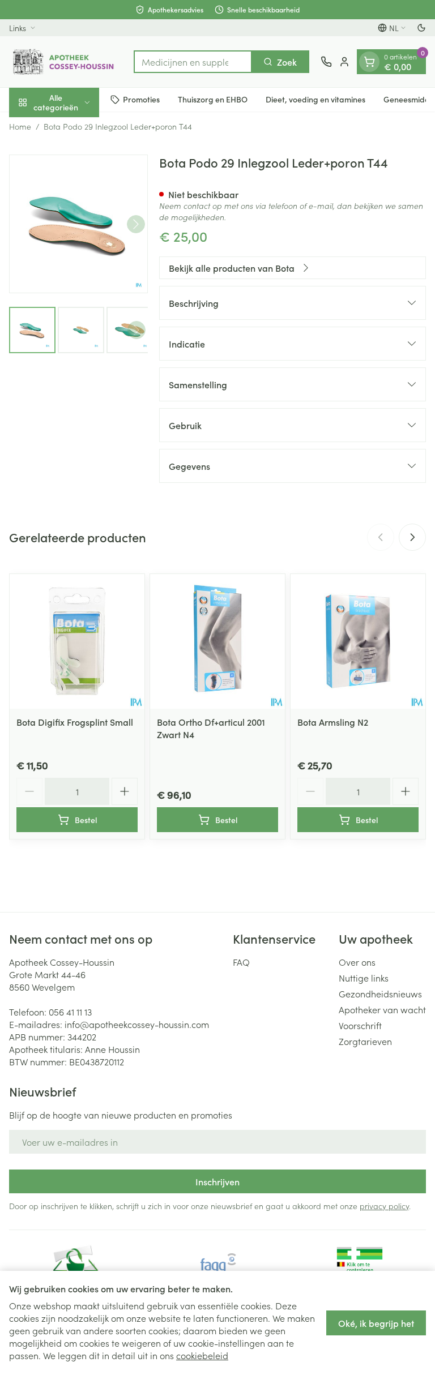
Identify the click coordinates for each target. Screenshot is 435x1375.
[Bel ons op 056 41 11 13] (326, 61)
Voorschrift (360, 1025)
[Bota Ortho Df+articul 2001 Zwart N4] (217, 641)
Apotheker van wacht (382, 1009)
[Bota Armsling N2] (358, 641)
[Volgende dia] (412, 537)
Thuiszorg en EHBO (213, 99)
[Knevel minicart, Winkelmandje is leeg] (369, 62)
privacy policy (384, 1205)
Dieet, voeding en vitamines (315, 99)
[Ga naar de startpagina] (65, 61)
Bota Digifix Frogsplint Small (74, 722)
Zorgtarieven (365, 1041)
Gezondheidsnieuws (380, 993)
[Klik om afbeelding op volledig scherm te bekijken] (78, 224)
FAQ (241, 962)
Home (20, 126)
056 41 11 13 (70, 1011)
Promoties (141, 99)
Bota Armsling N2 (332, 722)
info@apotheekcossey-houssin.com (137, 1024)
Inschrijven (217, 1181)
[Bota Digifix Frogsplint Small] (77, 641)
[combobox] (193, 61)
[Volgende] (136, 224)
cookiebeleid (202, 1355)
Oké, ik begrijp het (376, 1323)
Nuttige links (364, 977)
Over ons (357, 962)
